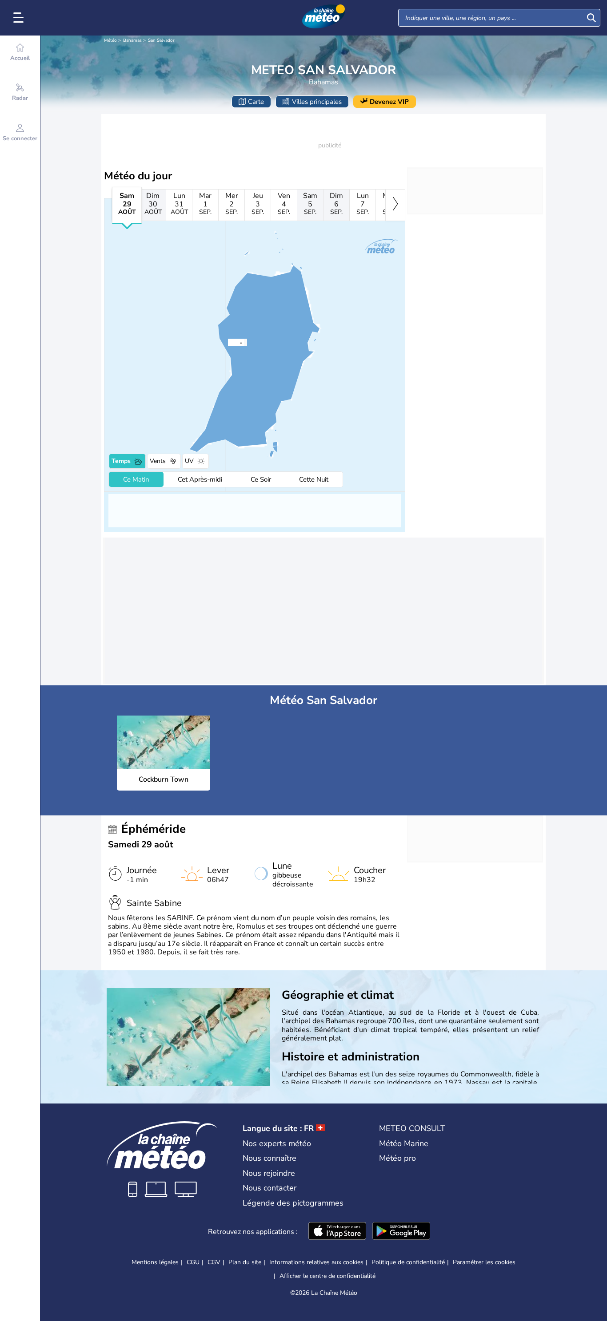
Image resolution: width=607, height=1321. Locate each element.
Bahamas (132, 40)
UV (189, 461)
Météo (110, 40)
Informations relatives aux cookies (316, 1262)
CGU (193, 1262)
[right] (395, 205)
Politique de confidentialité (408, 1262)
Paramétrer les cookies (484, 1262)
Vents (158, 461)
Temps (121, 461)
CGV (214, 1262)
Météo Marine (403, 1143)
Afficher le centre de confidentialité (327, 1276)
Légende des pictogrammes (293, 1203)
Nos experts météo (277, 1143)
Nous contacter (269, 1188)
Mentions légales (155, 1262)
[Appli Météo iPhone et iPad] (337, 1232)
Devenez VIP (389, 101)
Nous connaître (269, 1158)
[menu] (20, 18)
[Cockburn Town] (228, 342)
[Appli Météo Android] (401, 1232)
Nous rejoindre (269, 1173)
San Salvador (161, 40)
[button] (228, 341)
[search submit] (591, 18)
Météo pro (397, 1158)
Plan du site (244, 1262)
